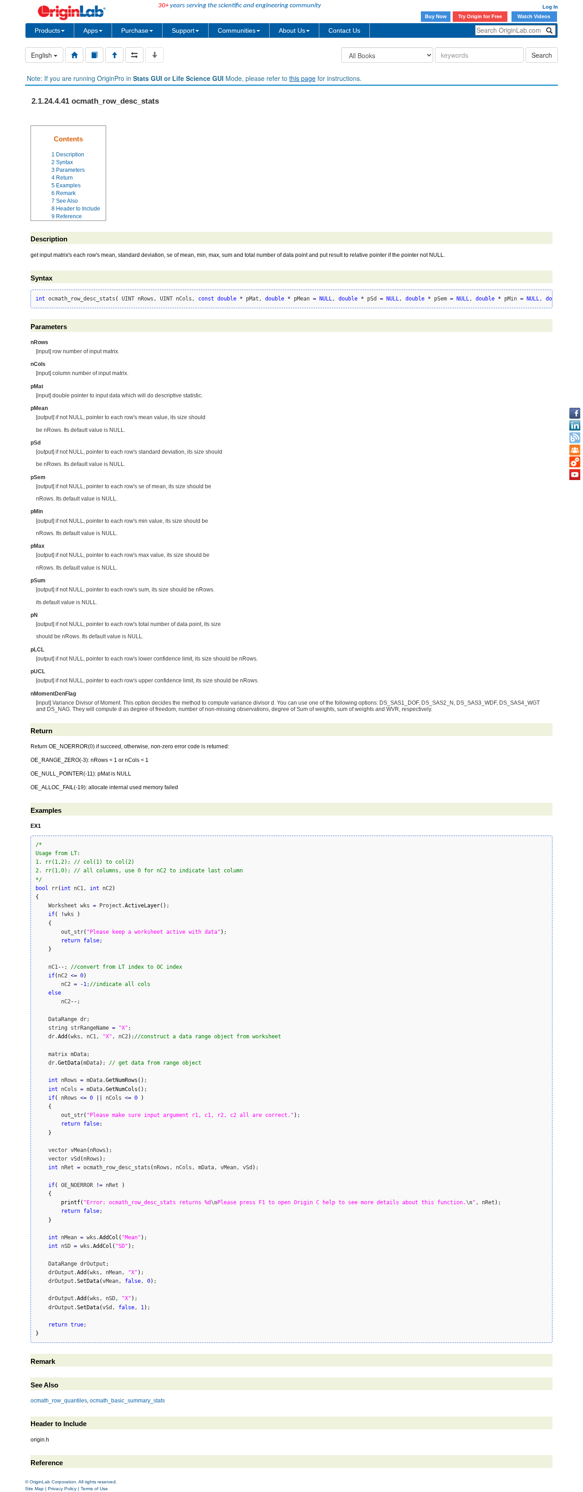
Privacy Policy (62, 1488)
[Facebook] (575, 413)
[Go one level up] (114, 55)
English (42, 55)
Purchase (134, 30)
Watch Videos (534, 16)
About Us (292, 30)
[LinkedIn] (575, 425)
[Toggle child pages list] (154, 55)
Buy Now (436, 16)
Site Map (34, 1488)
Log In (550, 7)
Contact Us (344, 30)
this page (302, 78)
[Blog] (575, 438)
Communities (237, 30)
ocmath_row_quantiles (59, 1400)
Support (183, 30)
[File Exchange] (575, 462)
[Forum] (575, 450)
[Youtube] (575, 475)
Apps (90, 30)
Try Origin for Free (480, 16)
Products (47, 30)
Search (542, 55)
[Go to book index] (94, 55)
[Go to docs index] (74, 55)
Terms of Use (94, 1488)
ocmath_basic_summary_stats (127, 1400)
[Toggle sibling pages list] (134, 55)
